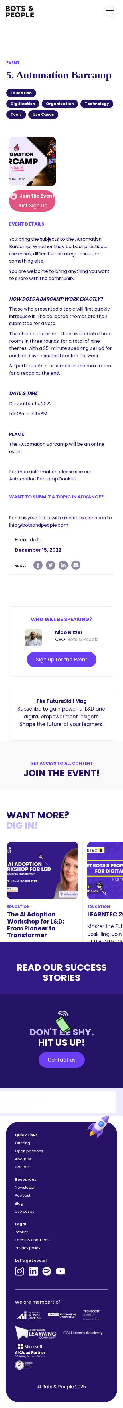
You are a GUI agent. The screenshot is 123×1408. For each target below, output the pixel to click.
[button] (110, 11)
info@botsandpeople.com (38, 525)
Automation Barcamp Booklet (42, 479)
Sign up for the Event (61, 659)
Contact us (62, 1059)
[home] (26, 11)
